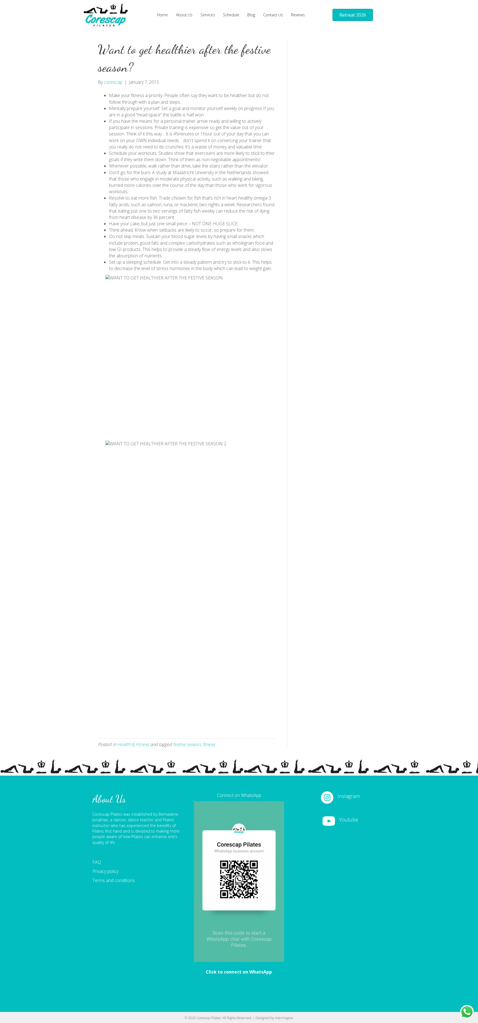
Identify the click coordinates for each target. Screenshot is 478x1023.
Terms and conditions (113, 880)
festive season (187, 744)
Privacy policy (105, 871)
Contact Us (273, 14)
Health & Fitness (133, 744)
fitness (208, 744)
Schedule (231, 14)
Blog (251, 14)
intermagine (284, 1018)
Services (208, 14)
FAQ (96, 862)
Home (162, 14)
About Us (184, 14)
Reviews (298, 14)
